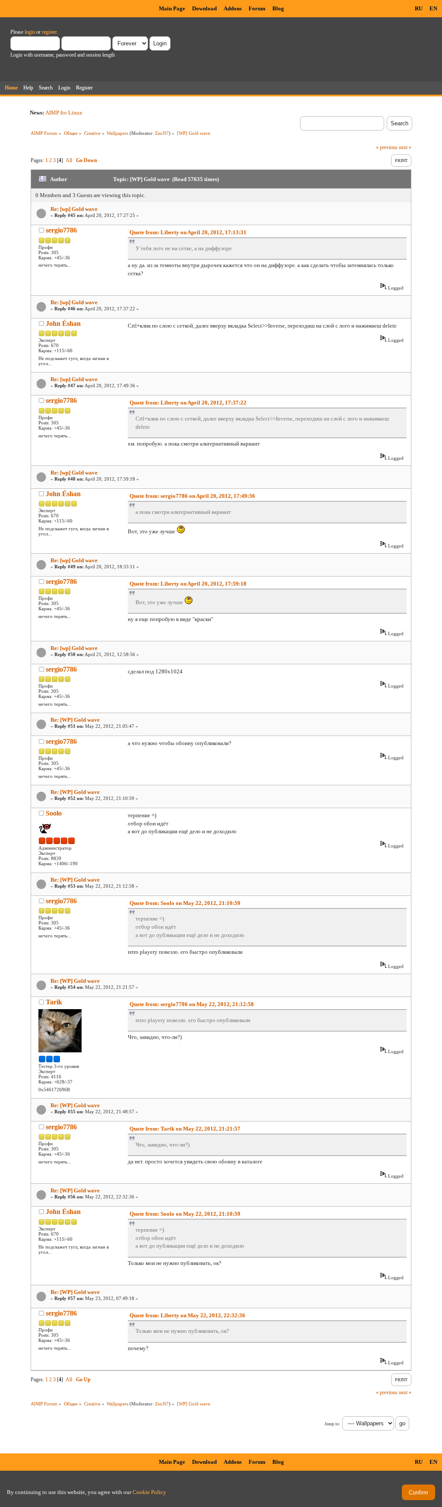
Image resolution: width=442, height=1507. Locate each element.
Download (204, 8)
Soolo (54, 813)
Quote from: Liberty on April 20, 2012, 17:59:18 (187, 583)
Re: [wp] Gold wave (74, 209)
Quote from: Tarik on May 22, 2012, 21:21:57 (184, 1128)
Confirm (418, 1492)
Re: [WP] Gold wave (75, 720)
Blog (278, 8)
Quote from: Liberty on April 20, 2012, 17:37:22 (187, 402)
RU (419, 8)
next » (405, 147)
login (30, 32)
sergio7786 (61, 230)
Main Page (172, 8)
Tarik (54, 1002)
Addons (233, 8)
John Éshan (63, 323)
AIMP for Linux (63, 112)
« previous (387, 147)
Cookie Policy (149, 1492)
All (69, 160)
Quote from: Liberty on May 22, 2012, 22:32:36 (187, 1315)
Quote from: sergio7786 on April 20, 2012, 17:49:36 (192, 496)
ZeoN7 (162, 133)
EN (433, 8)
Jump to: (332, 1423)
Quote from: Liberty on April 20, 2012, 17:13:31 (187, 232)
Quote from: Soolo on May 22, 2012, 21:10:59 (184, 903)
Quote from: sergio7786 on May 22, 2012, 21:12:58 (191, 1004)
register (49, 32)
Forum (257, 8)
